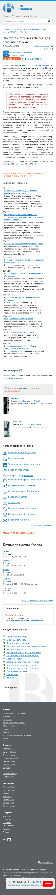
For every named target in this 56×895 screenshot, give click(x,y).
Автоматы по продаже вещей (21, 665)
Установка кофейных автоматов (24, 464)
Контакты (6, 816)
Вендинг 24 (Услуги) (18, 496)
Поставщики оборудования (22, 452)
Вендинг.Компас (9, 752)
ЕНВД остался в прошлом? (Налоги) (18, 318)
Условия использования (12, 878)
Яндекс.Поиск (8, 776)
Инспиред (7, 588)
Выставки (6, 793)
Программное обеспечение (22, 513)
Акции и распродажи (19, 532)
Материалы (16, 29)
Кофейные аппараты (32, 58)
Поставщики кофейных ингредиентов (27, 479)
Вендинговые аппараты (16, 629)
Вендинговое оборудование (14, 713)
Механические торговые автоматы (23, 652)
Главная (6, 29)
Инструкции (7, 729)
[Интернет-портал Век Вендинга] (28, 8)
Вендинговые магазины (18, 642)
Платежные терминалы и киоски (22, 655)
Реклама (6, 829)
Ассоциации (14, 502)
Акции (5, 738)
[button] (15, 378)
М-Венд (6, 551)
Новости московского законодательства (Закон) (23, 243)
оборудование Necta (32, 424)
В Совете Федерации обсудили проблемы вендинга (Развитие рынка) (21, 192)
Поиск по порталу (10, 773)
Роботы (10, 677)
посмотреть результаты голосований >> (27, 620)
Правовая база (9, 787)
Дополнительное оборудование (24, 491)
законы (12, 52)
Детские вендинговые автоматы (22, 661)
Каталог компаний (10, 726)
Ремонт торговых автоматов (22, 508)
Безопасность (8, 799)
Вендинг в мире (9, 806)
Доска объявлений (10, 758)
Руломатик (7, 560)
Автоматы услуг (14, 658)
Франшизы (27, 475)
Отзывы (6, 732)
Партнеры (7, 822)
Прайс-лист (7, 719)
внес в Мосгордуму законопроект (36, 65)
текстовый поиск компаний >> (41, 525)
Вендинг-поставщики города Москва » (37, 600)
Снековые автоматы (16, 639)
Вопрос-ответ (8, 803)
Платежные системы (16, 671)
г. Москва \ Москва (18, 55)
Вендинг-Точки (9, 761)
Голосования (12, 608)
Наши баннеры (9, 825)
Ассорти (6, 569)
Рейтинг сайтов (9, 764)
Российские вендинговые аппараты (17, 735)
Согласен (48, 883)
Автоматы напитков (16, 649)
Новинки (6, 716)
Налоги (23, 31)
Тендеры (6, 767)
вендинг (36, 869)
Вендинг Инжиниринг (19, 519)
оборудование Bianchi (31, 401)
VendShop (7, 578)
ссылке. (37, 163)
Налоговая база (9, 790)
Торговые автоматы (15, 388)
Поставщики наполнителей (22, 485)
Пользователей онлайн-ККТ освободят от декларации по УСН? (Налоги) (21, 347)
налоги (18, 52)
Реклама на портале (31, 878)
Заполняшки (8, 748)
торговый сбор (27, 52)
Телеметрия (12, 674)
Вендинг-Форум (9, 755)
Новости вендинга (31, 29)
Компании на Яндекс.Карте (14, 722)
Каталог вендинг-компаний (18, 445)
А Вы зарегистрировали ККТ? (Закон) (19, 332)
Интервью (7, 796)
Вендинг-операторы (18, 469)
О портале (7, 819)
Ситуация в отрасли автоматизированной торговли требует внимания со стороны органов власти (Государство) (23, 217)
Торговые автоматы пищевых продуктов (26, 646)
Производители (16, 458)
